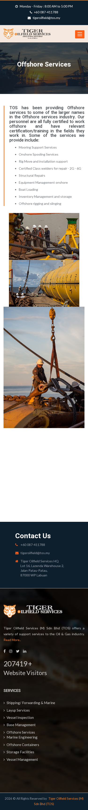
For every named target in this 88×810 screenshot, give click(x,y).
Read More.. (12, 640)
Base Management (21, 725)
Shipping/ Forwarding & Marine (30, 703)
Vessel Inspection (20, 717)
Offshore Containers (22, 745)
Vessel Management (22, 759)
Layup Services (18, 710)
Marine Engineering (22, 737)
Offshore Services (20, 732)
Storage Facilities (20, 752)
